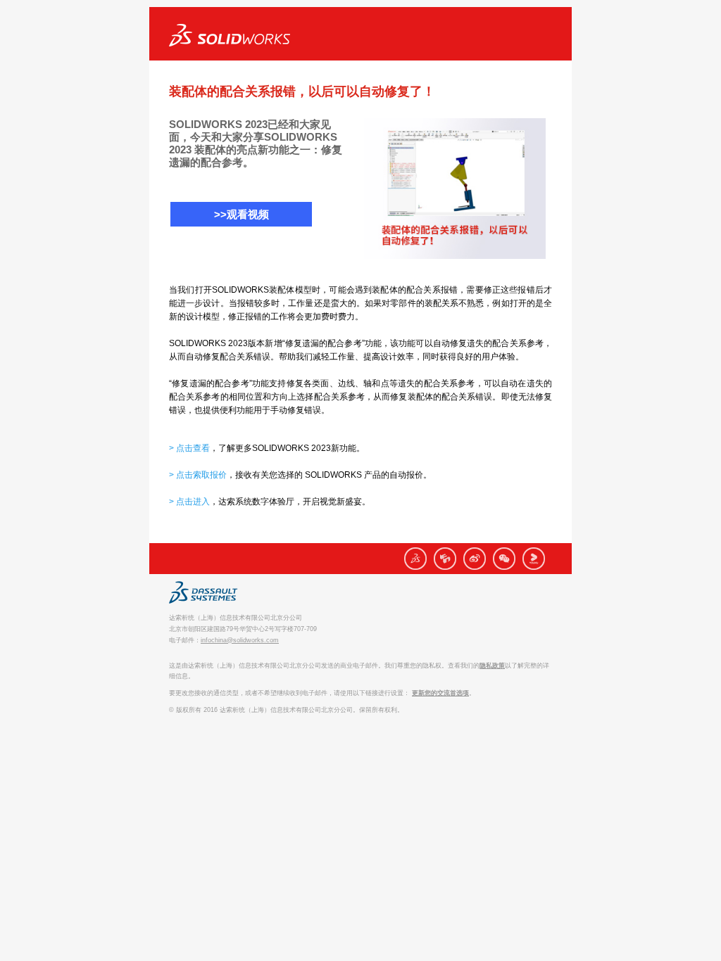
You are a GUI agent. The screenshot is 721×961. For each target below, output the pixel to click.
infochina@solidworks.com (240, 640)
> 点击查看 (189, 448)
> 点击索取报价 (198, 475)
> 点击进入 (189, 502)
